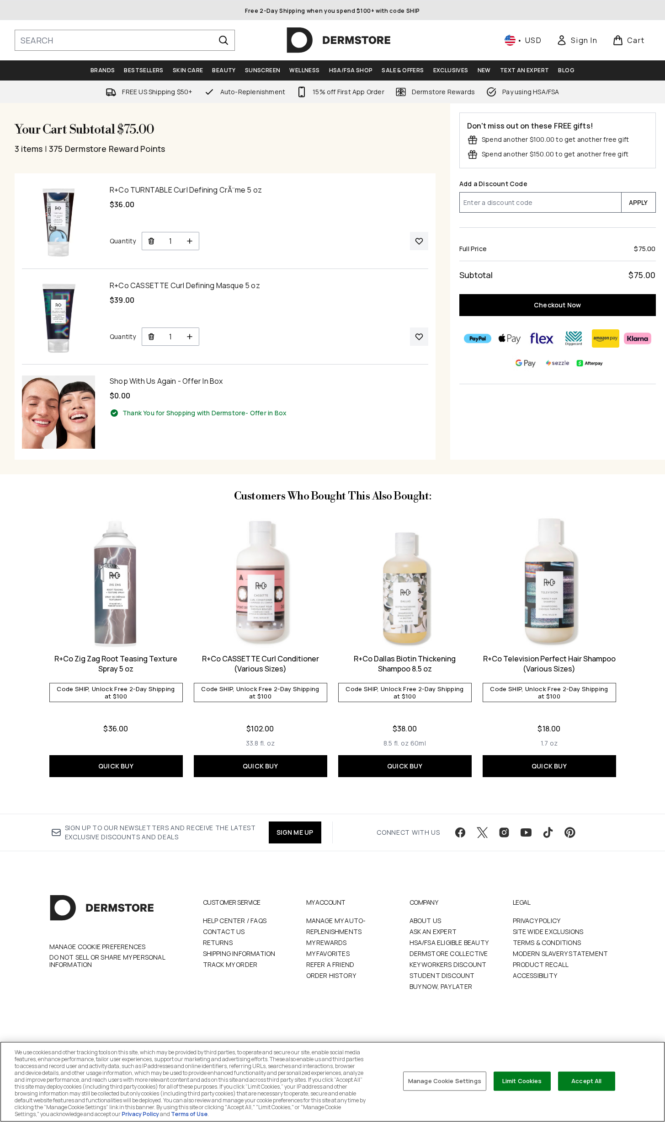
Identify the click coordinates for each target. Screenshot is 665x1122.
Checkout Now (557, 305)
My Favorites (328, 953)
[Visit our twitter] (482, 832)
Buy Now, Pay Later (441, 986)
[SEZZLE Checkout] (557, 363)
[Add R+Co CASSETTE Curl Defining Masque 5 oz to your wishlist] (419, 336)
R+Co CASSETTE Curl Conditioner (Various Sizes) (260, 664)
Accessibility (535, 975)
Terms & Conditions (547, 942)
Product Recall (541, 964)
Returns (218, 942)
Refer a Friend (330, 964)
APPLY (638, 202)
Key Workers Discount (448, 964)
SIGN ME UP (295, 832)
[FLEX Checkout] (541, 338)
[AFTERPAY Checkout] (589, 363)
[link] (577, 40)
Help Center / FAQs (235, 920)
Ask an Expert (433, 931)
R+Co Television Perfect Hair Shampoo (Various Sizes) (549, 664)
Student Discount (442, 975)
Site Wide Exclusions (548, 931)
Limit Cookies (522, 1081)
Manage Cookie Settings (444, 1081)
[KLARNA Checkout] (637, 338)
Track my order (230, 964)
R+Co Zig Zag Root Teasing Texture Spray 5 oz (115, 664)
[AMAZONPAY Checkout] (605, 338)
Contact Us (224, 931)
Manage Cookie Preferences (97, 946)
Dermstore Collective (449, 953)
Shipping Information (239, 953)
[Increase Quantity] (190, 241)
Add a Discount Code (493, 183)
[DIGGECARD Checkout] (573, 338)
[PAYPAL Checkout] (477, 338)
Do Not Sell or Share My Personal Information (107, 961)
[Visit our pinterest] (570, 832)
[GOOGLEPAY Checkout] (525, 363)
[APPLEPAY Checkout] (509, 338)
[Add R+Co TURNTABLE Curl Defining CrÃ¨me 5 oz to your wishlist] (419, 241)
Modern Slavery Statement (560, 953)
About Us (426, 920)
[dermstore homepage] (338, 40)
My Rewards (326, 942)
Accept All (586, 1081)
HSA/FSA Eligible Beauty (449, 942)
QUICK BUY (115, 766)
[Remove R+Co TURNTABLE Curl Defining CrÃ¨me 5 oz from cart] (151, 241)
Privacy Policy (537, 920)
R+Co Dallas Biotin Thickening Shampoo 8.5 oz (405, 664)
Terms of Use (189, 1114)
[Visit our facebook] (460, 832)
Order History (331, 975)
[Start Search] (223, 40)
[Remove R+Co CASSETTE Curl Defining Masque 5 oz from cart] (151, 336)
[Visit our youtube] (526, 832)
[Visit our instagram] (504, 832)
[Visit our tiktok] (548, 832)
